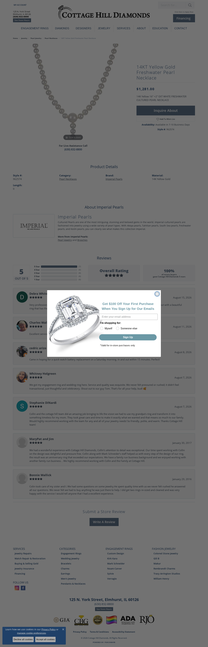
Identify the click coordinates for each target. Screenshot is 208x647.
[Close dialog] (157, 293)
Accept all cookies (45, 639)
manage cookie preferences (31, 633)
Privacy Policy (48, 629)
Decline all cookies (23, 639)
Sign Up (128, 337)
